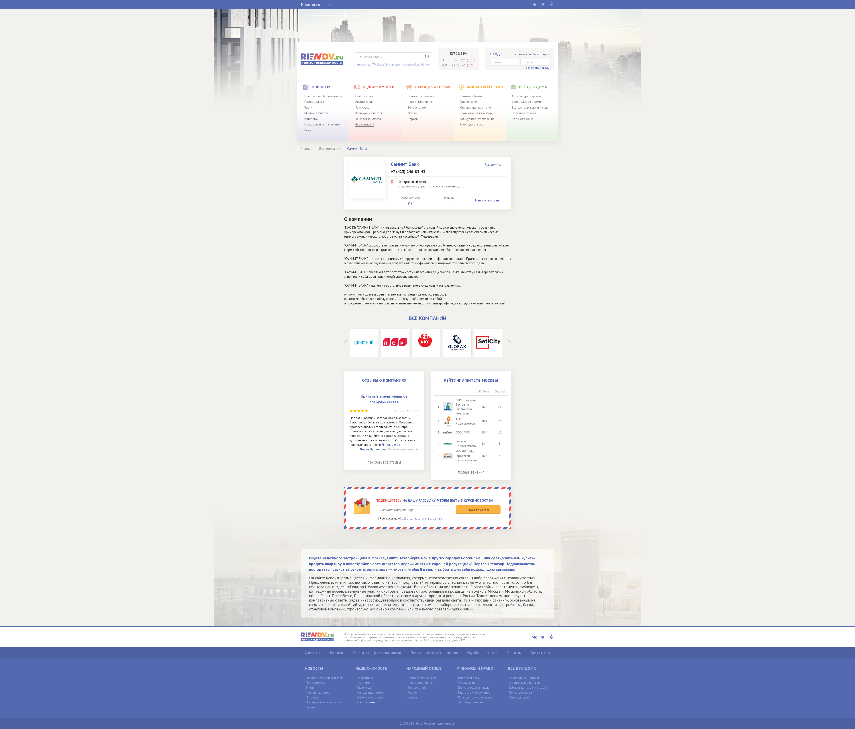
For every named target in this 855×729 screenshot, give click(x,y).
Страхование (468, 102)
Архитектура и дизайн (527, 96)
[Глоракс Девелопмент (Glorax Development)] (427, 342)
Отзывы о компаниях (421, 96)
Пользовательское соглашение (434, 652)
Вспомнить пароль (537, 67)
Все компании (364, 124)
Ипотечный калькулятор (476, 113)
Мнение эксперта (316, 113)
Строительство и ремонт (528, 102)
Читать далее (391, 445)
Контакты (514, 652)
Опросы (412, 119)
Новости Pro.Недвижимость (323, 96)
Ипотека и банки (471, 96)
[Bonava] (489, 342)
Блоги (308, 107)
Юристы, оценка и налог (476, 107)
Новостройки (364, 96)
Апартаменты (364, 102)
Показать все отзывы (384, 462)
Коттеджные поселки (369, 113)
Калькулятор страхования (477, 119)
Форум (412, 113)
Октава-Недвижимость (403, 449)
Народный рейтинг (420, 102)
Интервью (311, 119)
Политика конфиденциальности (376, 652)
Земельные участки (368, 119)
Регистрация (540, 54)
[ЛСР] (365, 342)
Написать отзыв (487, 200)
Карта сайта (540, 652)
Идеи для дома (522, 119)
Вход (495, 54)
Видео (308, 130)
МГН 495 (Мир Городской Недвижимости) (466, 455)
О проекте (313, 652)
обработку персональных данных (420, 518)
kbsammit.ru (493, 164)
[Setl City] (458, 342)
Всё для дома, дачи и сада (530, 107)
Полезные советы (524, 113)
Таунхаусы (362, 107)
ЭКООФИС (463, 432)
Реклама (336, 652)
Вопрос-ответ (416, 107)
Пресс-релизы (314, 102)
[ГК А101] (396, 342)
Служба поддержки (482, 652)
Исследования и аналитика (322, 124)
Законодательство (472, 124)
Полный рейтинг (471, 472)
